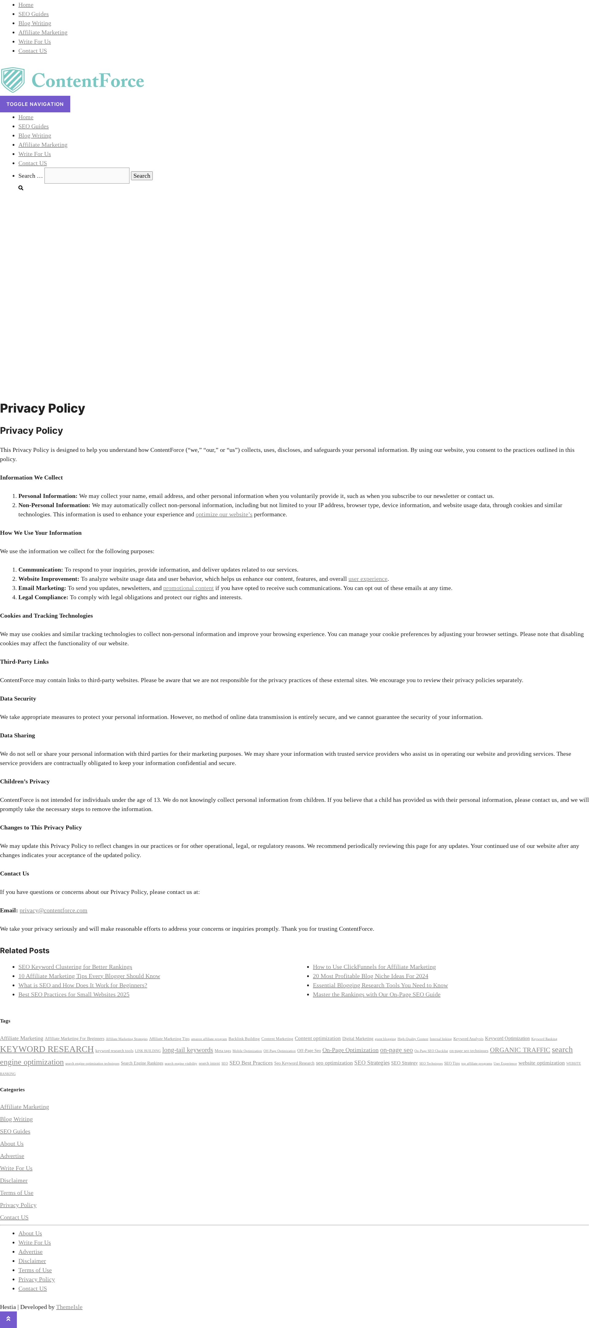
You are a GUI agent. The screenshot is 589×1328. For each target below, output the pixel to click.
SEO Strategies (372, 1062)
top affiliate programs (476, 1063)
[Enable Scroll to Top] (8, 1319)
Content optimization (318, 1038)
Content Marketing (277, 1039)
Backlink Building (244, 1039)
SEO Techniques (431, 1063)
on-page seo (396, 1050)
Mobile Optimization (247, 1051)
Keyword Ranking (544, 1039)
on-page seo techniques (468, 1051)
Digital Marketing (357, 1038)
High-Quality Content (413, 1039)
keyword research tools (114, 1051)
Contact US (32, 50)
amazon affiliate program (209, 1039)
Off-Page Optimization (280, 1051)
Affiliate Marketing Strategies (127, 1039)
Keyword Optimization (507, 1038)
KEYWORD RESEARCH (47, 1049)
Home (25, 4)
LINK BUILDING (148, 1051)
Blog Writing (34, 23)
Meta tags (223, 1051)
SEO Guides (33, 13)
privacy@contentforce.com (53, 910)
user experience (367, 578)
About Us (12, 1143)
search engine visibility (181, 1063)
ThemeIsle (69, 1306)
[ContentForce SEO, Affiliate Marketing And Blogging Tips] (72, 91)
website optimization (541, 1063)
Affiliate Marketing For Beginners (74, 1038)
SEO (224, 1063)
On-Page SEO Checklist (431, 1051)
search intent (209, 1063)
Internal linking (441, 1039)
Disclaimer (14, 1180)
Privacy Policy (18, 1205)
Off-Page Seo (309, 1050)
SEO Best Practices (251, 1063)
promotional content (188, 587)
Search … (31, 175)
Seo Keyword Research (294, 1063)
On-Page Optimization (350, 1049)
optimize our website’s (224, 514)
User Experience (505, 1063)
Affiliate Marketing (42, 32)
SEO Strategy (404, 1063)
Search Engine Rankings (142, 1063)
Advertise (12, 1155)
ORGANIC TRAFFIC (520, 1050)
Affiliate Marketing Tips (169, 1039)
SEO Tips (452, 1063)
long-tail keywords (187, 1050)
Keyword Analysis (468, 1039)
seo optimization (334, 1063)
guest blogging (385, 1039)
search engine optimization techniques (92, 1063)
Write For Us (34, 41)
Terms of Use (16, 1192)
